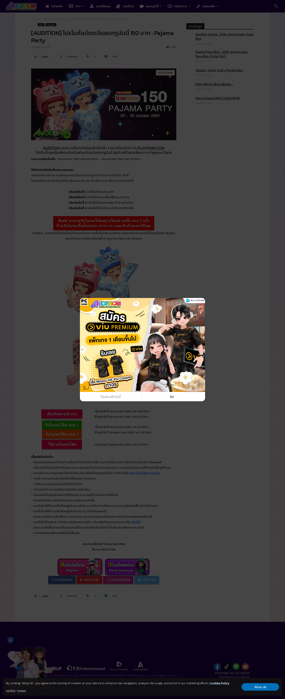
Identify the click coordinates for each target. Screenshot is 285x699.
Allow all (260, 686)
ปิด (172, 396)
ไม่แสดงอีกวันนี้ (111, 396)
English (22, 691)
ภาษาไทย (10, 691)
